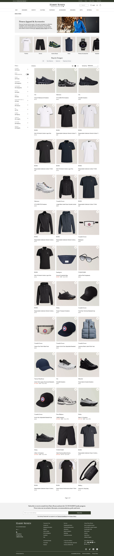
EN (16, 529)
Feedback (45, 535)
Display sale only (18, 74)
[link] (93, 5)
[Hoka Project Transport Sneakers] (66, 293)
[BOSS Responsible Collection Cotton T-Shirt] (44, 151)
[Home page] (57, 5)
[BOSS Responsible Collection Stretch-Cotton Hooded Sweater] (66, 222)
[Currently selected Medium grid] (75, 66)
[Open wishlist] (97, 5)
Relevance (90, 65)
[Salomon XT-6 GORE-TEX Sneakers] (66, 80)
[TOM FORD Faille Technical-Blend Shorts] (66, 435)
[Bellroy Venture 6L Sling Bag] (88, 471)
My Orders (80, 1)
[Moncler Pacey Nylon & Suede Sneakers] (88, 364)
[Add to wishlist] (53, 69)
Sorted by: (84, 65)
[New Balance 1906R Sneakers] (66, 400)
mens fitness (18, 13)
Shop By (34, 10)
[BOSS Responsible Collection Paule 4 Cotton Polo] (88, 435)
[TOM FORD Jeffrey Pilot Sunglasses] (88, 258)
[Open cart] (100, 5)
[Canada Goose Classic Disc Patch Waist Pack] (44, 329)
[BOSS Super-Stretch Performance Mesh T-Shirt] (66, 471)
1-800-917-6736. (19, 536)
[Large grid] (72, 66)
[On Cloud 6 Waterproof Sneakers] (44, 80)
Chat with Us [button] (18, 533)
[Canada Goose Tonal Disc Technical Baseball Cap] (88, 293)
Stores (86, 1)
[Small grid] (78, 66)
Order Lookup (91, 1)
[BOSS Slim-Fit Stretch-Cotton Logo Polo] (44, 116)
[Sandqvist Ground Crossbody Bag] (66, 258)
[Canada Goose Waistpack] (88, 222)
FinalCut (45, 544)
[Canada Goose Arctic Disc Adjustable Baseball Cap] (44, 400)
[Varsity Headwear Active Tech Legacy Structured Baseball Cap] (44, 364)
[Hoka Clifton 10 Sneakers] (44, 435)
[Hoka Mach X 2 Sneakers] (88, 400)
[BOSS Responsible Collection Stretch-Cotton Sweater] (44, 222)
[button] (80, 5)
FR (18, 529)
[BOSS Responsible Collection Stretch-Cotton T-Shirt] (66, 116)
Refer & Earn (99, 1)
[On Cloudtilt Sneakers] (88, 80)
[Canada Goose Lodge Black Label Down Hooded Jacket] (66, 187)
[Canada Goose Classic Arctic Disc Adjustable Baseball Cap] (66, 329)
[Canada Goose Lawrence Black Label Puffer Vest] (88, 329)
